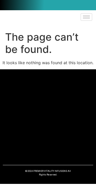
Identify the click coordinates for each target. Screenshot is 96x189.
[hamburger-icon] (86, 17)
